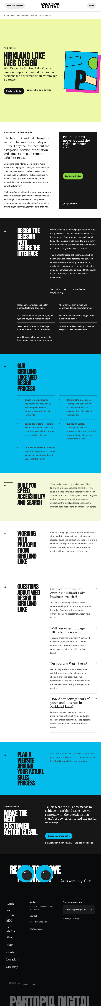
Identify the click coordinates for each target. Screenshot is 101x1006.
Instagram (67, 919)
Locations (15, 15)
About (10, 937)
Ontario (25, 15)
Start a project (14, 91)
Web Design (11, 912)
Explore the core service (39, 90)
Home (6, 15)
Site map (12, 967)
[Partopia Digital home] (50, 5)
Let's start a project (15, 6)
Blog (9, 944)
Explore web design (84, 843)
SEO (9, 920)
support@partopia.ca (38, 922)
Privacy (25, 984)
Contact (11, 952)
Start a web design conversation (71, 761)
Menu (91, 6)
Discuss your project (58, 836)
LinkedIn (76, 919)
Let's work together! (76, 881)
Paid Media (10, 929)
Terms (33, 984)
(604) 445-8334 (70, 203)
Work (10, 903)
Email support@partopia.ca (58, 843)
